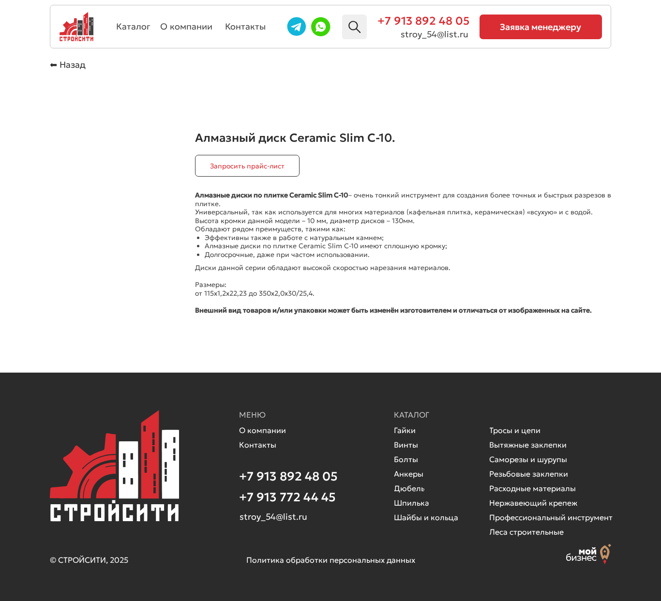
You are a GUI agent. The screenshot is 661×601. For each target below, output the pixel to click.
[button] (541, 27)
